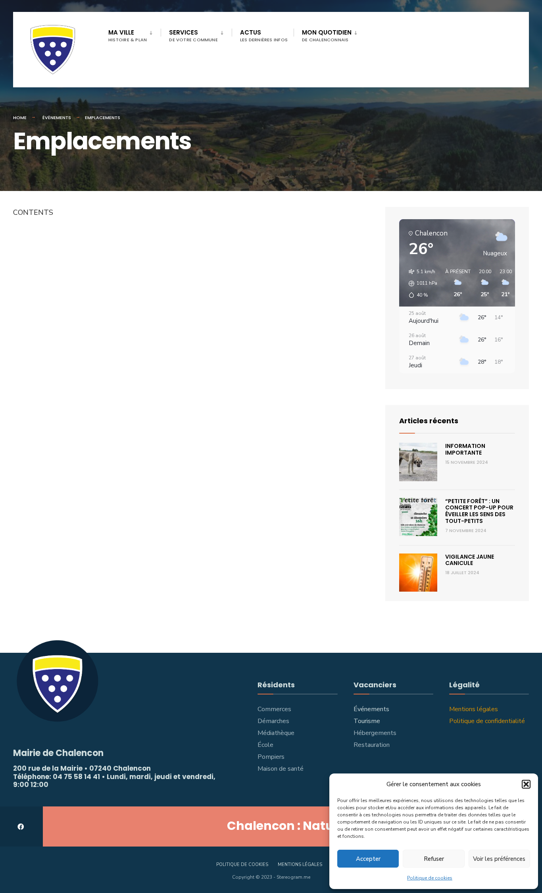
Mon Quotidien (327, 35)
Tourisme (367, 721)
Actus (264, 35)
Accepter (368, 859)
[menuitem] (134, 34)
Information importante (465, 449)
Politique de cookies (429, 878)
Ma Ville (127, 35)
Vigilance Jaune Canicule (469, 560)
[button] (526, 784)
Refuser (434, 859)
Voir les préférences (499, 859)
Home (20, 117)
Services (193, 35)
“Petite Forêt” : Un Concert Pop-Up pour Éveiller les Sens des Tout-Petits (479, 511)
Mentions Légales (300, 865)
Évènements (56, 117)
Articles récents (428, 421)
